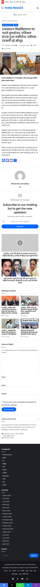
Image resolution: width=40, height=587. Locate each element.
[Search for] (38, 8)
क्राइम (4, 457)
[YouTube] (22, 578)
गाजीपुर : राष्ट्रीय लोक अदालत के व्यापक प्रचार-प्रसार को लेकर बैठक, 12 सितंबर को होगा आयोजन (9, 310)
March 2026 (6, 510)
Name (4, 377)
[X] (17, 578)
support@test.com (8, 435)
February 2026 (7, 513)
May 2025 (6, 541)
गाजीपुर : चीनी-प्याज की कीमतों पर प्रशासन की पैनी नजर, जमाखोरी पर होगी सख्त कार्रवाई (29, 310)
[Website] (20, 187)
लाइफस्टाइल (6, 476)
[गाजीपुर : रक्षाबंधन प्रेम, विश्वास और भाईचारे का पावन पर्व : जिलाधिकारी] (10, 324)
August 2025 (7, 532)
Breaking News (12, 21)
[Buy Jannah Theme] (20, 14)
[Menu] (2, 8)
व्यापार (4, 479)
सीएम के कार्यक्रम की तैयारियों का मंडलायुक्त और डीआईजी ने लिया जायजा (29, 332)
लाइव (20, 574)
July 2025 (6, 535)
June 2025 (6, 538)
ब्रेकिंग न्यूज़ (25, 574)
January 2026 (7, 517)
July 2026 (6, 498)
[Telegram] (28, 585)
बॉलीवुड (4, 464)
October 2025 (7, 526)
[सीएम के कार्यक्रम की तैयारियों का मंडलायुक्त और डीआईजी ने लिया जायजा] (29, 324)
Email (4, 385)
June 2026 (6, 501)
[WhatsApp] (20, 585)
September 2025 (8, 529)
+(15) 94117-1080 (8, 438)
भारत (16, 25)
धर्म (3, 461)
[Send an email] (16, 45)
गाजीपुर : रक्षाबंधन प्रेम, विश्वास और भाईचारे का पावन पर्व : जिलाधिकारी (21, 2)
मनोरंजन (5, 470)
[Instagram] (27, 578)
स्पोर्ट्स (4, 485)
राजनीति (5, 473)
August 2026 (7, 495)
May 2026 (6, 504)
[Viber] (36, 585)
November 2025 (8, 523)
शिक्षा (4, 482)
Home (5, 21)
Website (4, 393)
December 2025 (8, 520)
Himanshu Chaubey (10, 45)
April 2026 (6, 507)
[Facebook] (13, 578)
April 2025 (6, 544)
